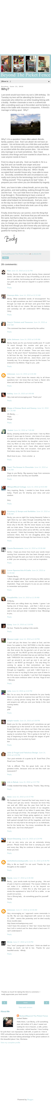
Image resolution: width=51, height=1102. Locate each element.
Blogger (30, 1100)
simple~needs (13, 721)
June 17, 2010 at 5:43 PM (23, 942)
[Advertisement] (25, 25)
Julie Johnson (13, 339)
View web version (25, 1007)
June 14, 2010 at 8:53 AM (37, 487)
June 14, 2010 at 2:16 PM (23, 625)
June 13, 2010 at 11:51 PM (22, 271)
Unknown (11, 374)
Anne (9, 797)
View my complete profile (10, 1043)
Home (26, 1003)
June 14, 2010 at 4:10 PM (29, 639)
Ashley (10, 394)
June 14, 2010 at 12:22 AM (30, 295)
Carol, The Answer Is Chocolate (20, 467)
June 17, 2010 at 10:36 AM (26, 910)
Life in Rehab (12, 782)
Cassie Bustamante (15, 548)
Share (5, 258)
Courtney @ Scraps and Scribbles (21, 511)
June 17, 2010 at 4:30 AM (23, 878)
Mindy (9, 942)
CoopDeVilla (12, 597)
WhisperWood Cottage (16, 487)
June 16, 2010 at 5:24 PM (32, 839)
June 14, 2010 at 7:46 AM (24, 430)
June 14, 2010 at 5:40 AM (30, 339)
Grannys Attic (13, 295)
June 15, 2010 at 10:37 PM (23, 797)
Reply (9, 288)
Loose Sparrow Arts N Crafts (19, 570)
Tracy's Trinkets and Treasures (20, 322)
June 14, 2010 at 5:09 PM (30, 721)
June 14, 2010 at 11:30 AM (28, 597)
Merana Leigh (13, 639)
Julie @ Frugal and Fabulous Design (22, 753)
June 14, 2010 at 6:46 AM (26, 374)
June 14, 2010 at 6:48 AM (24, 394)
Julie (9, 691)
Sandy (10, 878)
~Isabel (10, 430)
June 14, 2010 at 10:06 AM (34, 548)
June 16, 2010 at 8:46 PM (39, 861)
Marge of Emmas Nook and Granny (22, 408)
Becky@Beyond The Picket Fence (33, 1016)
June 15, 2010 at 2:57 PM (29, 782)
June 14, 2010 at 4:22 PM (22, 691)
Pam (9, 271)
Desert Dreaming (14, 839)
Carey (9, 625)
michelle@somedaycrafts (17, 861)
